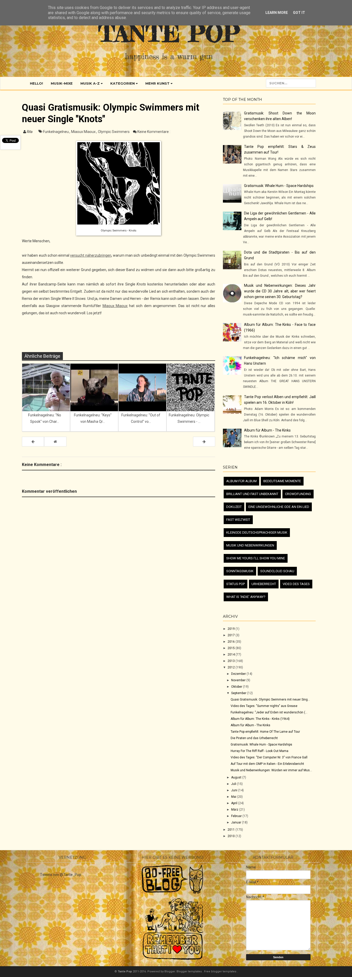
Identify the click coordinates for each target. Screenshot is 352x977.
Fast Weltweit (238, 520)
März (235, 809)
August (236, 777)
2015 (232, 648)
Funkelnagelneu (56, 132)
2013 (232, 661)
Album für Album (241, 481)
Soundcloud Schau (277, 571)
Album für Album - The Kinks (267, 430)
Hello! (36, 83)
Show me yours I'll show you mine (255, 558)
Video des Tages (296, 584)
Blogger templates (190, 971)
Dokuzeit (234, 507)
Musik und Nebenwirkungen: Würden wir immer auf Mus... (271, 770)
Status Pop (235, 584)
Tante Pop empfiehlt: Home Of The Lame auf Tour (265, 731)
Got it (299, 13)
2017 (232, 635)
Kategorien (123, 83)
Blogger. (170, 971)
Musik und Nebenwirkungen (250, 545)
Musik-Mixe (62, 83)
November (238, 680)
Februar (236, 816)
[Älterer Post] (204, 441)
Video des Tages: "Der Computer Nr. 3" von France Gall (269, 757)
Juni (234, 790)
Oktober (237, 686)
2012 (232, 667)
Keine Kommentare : (153, 132)
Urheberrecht (264, 584)
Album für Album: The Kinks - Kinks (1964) (260, 719)
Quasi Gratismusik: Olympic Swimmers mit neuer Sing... (270, 699)
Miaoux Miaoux (83, 132)
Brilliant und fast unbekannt (252, 494)
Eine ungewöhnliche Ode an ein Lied (278, 507)
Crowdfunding (298, 494)
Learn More (276, 13)
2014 (232, 654)
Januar (236, 822)
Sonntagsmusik (240, 571)
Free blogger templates (220, 971)
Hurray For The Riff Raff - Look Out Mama (259, 751)
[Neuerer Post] (33, 441)
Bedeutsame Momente (282, 481)
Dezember (239, 674)
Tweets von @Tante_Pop (60, 875)
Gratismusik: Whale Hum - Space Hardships (279, 186)
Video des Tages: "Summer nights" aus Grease (264, 706)
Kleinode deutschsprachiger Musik (256, 532)
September (239, 693)
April (234, 803)
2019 (232, 629)
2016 (232, 641)
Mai (234, 797)
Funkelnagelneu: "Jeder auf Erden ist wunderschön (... (269, 712)
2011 (232, 829)
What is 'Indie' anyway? (245, 597)
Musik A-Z (90, 83)
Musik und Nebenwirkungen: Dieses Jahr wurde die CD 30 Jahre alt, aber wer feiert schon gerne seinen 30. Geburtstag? (280, 291)
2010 (232, 836)
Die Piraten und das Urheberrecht (254, 738)
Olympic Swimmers (114, 132)
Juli (234, 784)
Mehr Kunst (158, 83)
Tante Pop (169, 33)
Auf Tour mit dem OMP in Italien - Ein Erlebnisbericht (267, 764)
